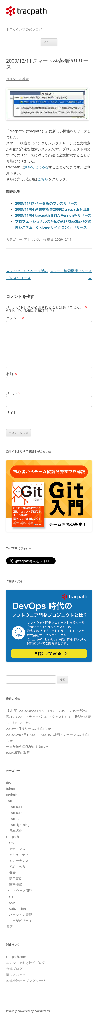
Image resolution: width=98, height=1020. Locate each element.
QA (11, 842)
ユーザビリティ (20, 920)
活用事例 (15, 878)
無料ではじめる (36, 167)
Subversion (17, 908)
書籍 (9, 926)
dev (9, 782)
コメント (15, 318)
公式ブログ (14, 968)
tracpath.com (16, 956)
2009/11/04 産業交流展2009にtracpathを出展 (52, 209)
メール (13, 393)
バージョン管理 (20, 914)
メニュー (49, 42)
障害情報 (15, 884)
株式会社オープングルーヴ (25, 980)
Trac (9, 800)
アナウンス (32, 239)
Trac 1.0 (14, 818)
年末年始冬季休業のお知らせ (27, 746)
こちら (43, 179)
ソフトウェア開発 (19, 890)
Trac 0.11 (15, 806)
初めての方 (17, 866)
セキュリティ (19, 854)
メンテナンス (19, 860)
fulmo (10, 788)
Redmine (12, 794)
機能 (12, 872)
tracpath (12, 836)
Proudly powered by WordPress (28, 1011)
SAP (12, 902)
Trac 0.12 (15, 812)
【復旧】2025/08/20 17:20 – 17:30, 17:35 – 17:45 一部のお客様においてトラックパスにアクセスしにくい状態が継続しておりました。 (48, 716)
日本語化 (15, 830)
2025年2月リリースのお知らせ (28, 728)
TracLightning (19, 824)
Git (11, 896)
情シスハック (16, 974)
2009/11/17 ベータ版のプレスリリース (46, 203)
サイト (11, 412)
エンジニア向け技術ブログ (25, 962)
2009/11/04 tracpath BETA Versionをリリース (53, 215)
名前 (12, 373)
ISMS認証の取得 (18, 752)
